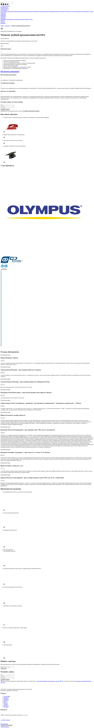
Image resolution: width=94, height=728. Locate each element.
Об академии (7, 696)
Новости (6, 702)
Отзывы (91, 11)
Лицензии (25, 11)
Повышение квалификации (7, 19)
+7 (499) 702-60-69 (5, 6)
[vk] (2, 4)
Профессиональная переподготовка (24, 19)
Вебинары (6, 699)
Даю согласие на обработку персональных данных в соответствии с (30, 681)
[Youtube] (8, 4)
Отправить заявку (5, 109)
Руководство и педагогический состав (74, 11)
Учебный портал (5, 8)
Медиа (5, 701)
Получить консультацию (6, 725)
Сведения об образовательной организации (11, 11)
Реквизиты (3, 12)
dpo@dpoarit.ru (4, 7)
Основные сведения (38, 11)
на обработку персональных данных (31, 111)
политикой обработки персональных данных (48, 681)
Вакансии (86, 11)
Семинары (6, 697)
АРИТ (2, 25)
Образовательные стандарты (57, 11)
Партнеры (30, 11)
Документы (47, 11)
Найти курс (3, 668)
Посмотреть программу (10, 71)
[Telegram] (4, 4)
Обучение (7, 25)
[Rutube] (6, 4)
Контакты (6, 706)
